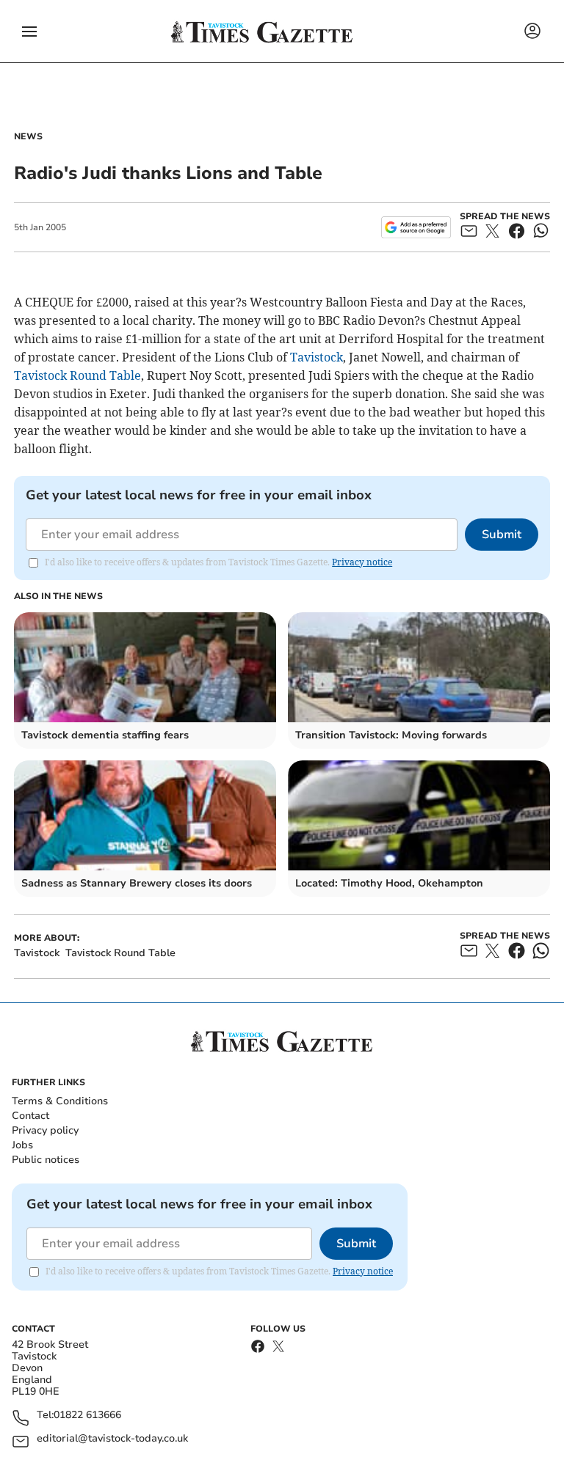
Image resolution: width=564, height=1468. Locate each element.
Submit (501, 534)
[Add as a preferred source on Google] (416, 227)
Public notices (45, 1160)
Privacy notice (362, 562)
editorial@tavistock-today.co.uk (112, 1439)
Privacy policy (45, 1130)
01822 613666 (87, 1415)
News (28, 136)
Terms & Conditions (60, 1101)
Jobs (22, 1145)
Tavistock (316, 357)
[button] (29, 31)
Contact (30, 1116)
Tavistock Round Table (77, 375)
